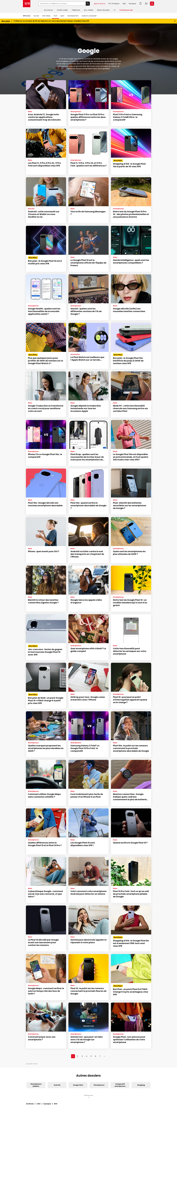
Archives (30, 1104)
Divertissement (73, 16)
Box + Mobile (88, 10)
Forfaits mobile (62, 10)
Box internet (48, 10)
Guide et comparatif (89, 16)
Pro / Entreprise (113, 4)
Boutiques (132, 4)
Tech (55, 16)
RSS (55, 1104)
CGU (38, 1104)
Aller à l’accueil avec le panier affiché (140, 4)
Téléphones (76, 10)
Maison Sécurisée (103, 10)
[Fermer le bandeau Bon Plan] (175, 21)
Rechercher (88, 4)
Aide (124, 4)
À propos (47, 1104)
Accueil (36, 16)
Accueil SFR (26, 3)
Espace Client (152, 3)
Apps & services (99, 4)
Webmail (146, 4)
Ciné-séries (46, 16)
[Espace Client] (151, 4)
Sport (62, 16)
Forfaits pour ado (126, 10)
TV (114, 10)
